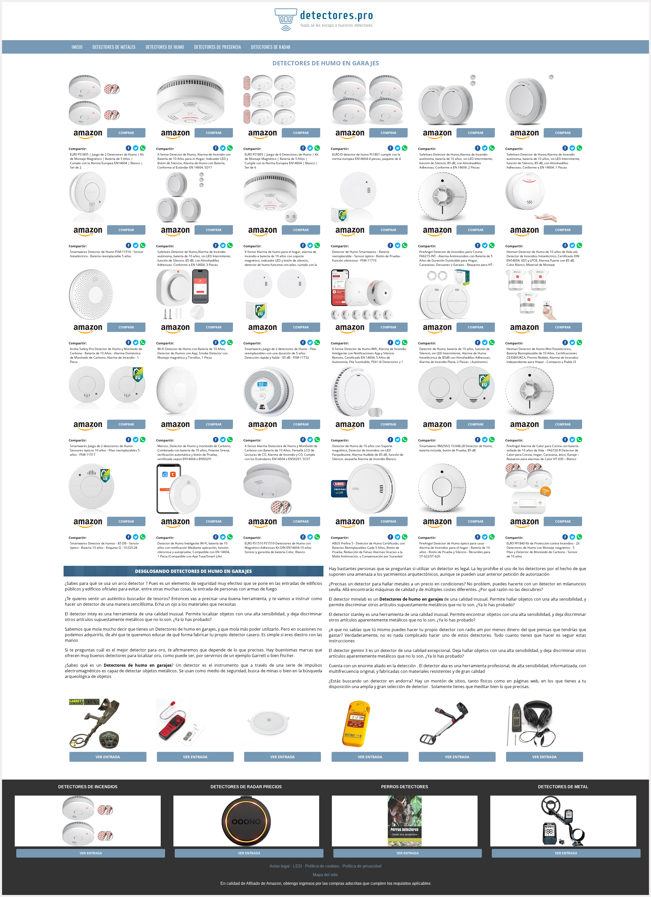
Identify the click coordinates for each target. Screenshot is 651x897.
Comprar (126, 133)
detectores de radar (271, 47)
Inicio (77, 47)
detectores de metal (563, 787)
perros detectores (404, 787)
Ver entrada (108, 756)
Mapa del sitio (325, 875)
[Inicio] (325, 27)
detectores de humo (165, 47)
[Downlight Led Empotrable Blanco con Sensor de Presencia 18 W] (281, 723)
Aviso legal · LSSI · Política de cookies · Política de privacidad (325, 866)
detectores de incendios (87, 787)
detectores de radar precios (246, 787)
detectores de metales (114, 47)
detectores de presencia (217, 47)
